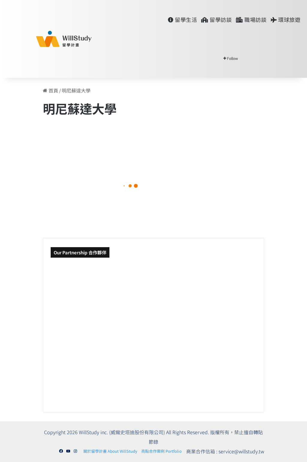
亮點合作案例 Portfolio (161, 451)
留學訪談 (220, 19)
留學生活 (185, 19)
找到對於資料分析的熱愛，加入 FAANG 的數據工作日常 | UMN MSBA (84, 191)
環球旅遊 (289, 19)
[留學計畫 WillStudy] (49, 38)
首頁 (52, 90)
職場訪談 (255, 19)
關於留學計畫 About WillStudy (110, 451)
